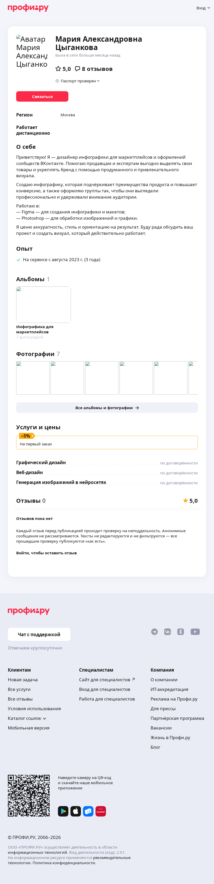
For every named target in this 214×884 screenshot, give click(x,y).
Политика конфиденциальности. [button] (64, 862)
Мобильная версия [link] (29, 728)
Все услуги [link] (19, 689)
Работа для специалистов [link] (107, 699)
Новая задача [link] (23, 680)
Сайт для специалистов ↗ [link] (107, 680)
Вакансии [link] (161, 728)
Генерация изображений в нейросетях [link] (61, 482)
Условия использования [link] (34, 708)
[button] (77, 81)
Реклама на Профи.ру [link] (174, 699)
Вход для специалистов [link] (104, 689)
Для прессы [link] (163, 708)
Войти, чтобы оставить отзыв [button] (46, 552)
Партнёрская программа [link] (177, 718)
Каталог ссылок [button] (24, 718)
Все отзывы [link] (20, 699)
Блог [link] (155, 747)
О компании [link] (164, 680)
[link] (42, 96)
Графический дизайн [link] (41, 462)
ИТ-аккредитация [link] (169, 689)
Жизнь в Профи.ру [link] (170, 737)
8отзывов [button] (97, 68)
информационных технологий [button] (37, 852)
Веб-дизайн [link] (29, 472)
